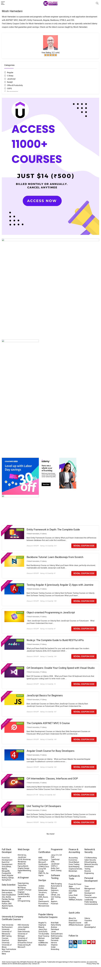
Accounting (73, 858)
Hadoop (5, 908)
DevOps (42, 880)
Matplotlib (6, 901)
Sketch (25, 866)
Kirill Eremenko (56, 936)
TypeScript (55, 859)
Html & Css (22, 855)
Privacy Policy (91, 964)
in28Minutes (43, 943)
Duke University (24, 932)
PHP (52, 857)
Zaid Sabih (55, 938)
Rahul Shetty (56, 925)
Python (4, 904)
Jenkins (41, 886)
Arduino (79, 900)
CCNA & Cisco (43, 867)
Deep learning (23, 883)
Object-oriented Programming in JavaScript (51, 612)
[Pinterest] (93, 942)
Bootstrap (27, 859)
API (52, 899)
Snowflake (73, 891)
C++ (57, 855)
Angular (10, 72)
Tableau (72, 889)
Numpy (11, 899)
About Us (72, 918)
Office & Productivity (15, 85)
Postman (54, 904)
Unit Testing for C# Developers (44, 806)
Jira (58, 895)
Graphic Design (23, 868)
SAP (70, 893)
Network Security (91, 864)
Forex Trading (74, 864)
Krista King (55, 949)
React (4, 875)
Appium (54, 901)
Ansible (41, 895)
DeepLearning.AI (24, 945)
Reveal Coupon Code (83, 546)
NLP (19, 888)
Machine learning (8, 890)
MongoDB (5, 871)
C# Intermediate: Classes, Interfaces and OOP (52, 778)
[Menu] (3, 3)
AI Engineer (23, 877)
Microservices (43, 906)
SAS (10, 904)
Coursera (88, 920)
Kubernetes (42, 890)
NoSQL (8, 897)
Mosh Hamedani (33, 534)
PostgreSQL (6, 873)
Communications (91, 904)
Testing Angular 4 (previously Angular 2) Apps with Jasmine (60, 584)
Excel (78, 889)
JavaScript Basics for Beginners (45, 695)
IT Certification (44, 850)
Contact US (35, 964)
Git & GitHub (6, 867)
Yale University (7, 925)
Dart (57, 868)
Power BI (72, 884)
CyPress (54, 893)
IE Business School (25, 943)
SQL (3, 897)
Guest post (73, 920)
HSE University (23, 925)
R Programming (24, 901)
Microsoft (21, 947)
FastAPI (21, 894)
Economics (73, 860)
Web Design (23, 849)
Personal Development (91, 879)
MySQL (4, 869)
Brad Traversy (43, 936)
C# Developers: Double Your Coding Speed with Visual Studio (61, 667)
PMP (40, 873)
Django (11, 878)
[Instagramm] (80, 942)
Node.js (5, 878)
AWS (40, 897)
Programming (57, 849)
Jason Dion (42, 929)
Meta (4, 954)
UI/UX (20, 859)
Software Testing (55, 876)
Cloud (40, 899)
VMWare (72, 900)
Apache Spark (7, 906)
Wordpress (22, 862)
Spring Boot (6, 880)
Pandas (5, 899)
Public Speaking (90, 902)
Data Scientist (8, 884)
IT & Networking (90, 858)
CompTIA (42, 869)
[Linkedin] (71, 946)
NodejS (10, 82)
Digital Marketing (24, 870)
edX (86, 923)
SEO (19, 873)
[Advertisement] (50, 434)
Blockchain (73, 871)
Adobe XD (21, 864)
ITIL (44, 873)
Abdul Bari (42, 945)
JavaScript (11, 79)
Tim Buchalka (43, 934)
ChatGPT (21, 890)
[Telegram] (75, 946)
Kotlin (53, 868)
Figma (20, 866)
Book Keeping (74, 867)
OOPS (9, 88)
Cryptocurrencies (75, 869)
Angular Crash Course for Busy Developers (50, 750)
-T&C (97, 964)
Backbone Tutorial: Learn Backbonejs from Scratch (55, 557)
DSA (52, 862)
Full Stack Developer (7, 850)
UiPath (53, 895)
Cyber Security (90, 860)
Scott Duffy (42, 932)
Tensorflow (22, 885)
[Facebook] (71, 942)
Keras (23, 888)
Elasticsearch (43, 901)
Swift (53, 870)
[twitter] (75, 942)
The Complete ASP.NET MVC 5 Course (48, 723)
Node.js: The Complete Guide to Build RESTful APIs (55, 640)
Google (41, 871)
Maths (27, 894)
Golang (58, 870)
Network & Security (89, 850)
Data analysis (7, 893)
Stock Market (74, 862)
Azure (45, 897)
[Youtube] (89, 942)
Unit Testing (55, 897)
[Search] (97, 3)
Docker (41, 888)
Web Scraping (56, 884)
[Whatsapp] (84, 942)
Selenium (54, 890)
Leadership (88, 900)
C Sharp (10, 76)
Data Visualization (9, 895)
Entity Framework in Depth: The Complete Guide (53, 529)
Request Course (75, 923)
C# (60, 855)
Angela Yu (42, 923)
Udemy (44, 534)
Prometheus (43, 904)
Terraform (42, 893)
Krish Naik (55, 923)
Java (53, 855)
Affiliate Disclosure (76, 925)
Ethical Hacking (90, 862)
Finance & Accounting (74, 850)
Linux (71, 895)
